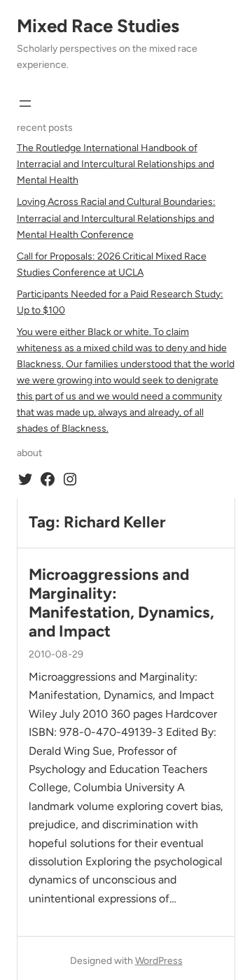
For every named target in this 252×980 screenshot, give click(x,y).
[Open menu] (25, 103)
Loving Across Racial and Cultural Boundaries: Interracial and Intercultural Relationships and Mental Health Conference (116, 218)
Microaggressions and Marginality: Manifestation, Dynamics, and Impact (121, 603)
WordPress (159, 961)
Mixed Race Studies (98, 26)
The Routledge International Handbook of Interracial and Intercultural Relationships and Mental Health (115, 164)
